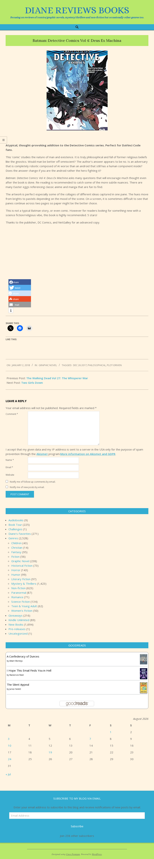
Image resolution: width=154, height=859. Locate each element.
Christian (16, 547)
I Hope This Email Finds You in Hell (29, 670)
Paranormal (18, 592)
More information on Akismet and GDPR (87, 454)
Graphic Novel (48, 365)
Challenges (15, 529)
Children (16, 543)
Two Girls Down (32, 382)
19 (50, 752)
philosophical (97, 365)
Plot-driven (114, 365)
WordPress (97, 854)
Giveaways (15, 615)
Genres (13, 538)
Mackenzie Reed (16, 675)
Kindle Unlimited (18, 620)
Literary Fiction (20, 579)
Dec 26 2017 (80, 365)
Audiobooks (15, 520)
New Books (15, 624)
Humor (15, 574)
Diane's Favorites (19, 534)
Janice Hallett (15, 689)
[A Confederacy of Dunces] (143, 656)
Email (9, 467)
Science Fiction (20, 601)
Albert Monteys (16, 661)
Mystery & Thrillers (23, 583)
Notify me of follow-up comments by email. (33, 481)
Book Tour (15, 525)
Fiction (15, 556)
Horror (15, 570)
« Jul (8, 774)
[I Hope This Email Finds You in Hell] (143, 670)
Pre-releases (17, 629)
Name (10, 460)
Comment (12, 414)
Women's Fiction (21, 610)
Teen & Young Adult (24, 606)
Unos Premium (73, 854)
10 (9, 745)
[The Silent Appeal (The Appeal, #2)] (143, 684)
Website (10, 474)
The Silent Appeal (18, 684)
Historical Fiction (21, 565)
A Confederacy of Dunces (23, 656)
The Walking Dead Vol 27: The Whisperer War (57, 378)
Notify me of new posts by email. (27, 487)
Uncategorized (18, 633)
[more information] (11, 310)
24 (9, 759)
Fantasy (16, 552)
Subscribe (77, 826)
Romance (17, 597)
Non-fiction (18, 588)
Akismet (42, 454)
